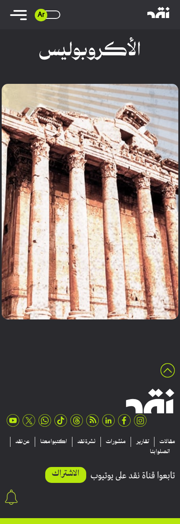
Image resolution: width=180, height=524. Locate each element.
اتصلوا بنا (160, 452)
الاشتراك (66, 474)
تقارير (142, 441)
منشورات (116, 441)
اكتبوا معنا (53, 441)
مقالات (167, 441)
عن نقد (22, 441)
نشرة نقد (86, 441)
